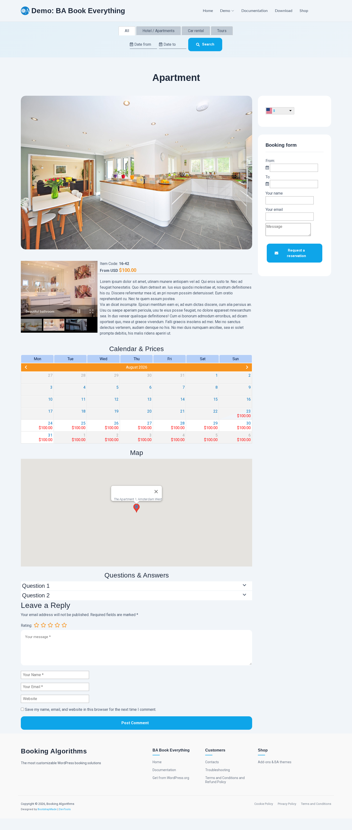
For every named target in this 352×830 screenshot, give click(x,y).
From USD (109, 270)
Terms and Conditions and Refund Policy (225, 780)
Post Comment (135, 723)
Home (208, 11)
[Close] (156, 491)
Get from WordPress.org (171, 778)
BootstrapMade (47, 809)
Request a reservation (296, 253)
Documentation (254, 11)
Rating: (26, 625)
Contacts (212, 762)
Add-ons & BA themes (274, 762)
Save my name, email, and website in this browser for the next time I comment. (90, 709)
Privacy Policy (287, 804)
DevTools (65, 809)
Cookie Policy (263, 804)
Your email (274, 209)
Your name (274, 193)
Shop (304, 11)
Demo (225, 11)
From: (270, 160)
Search (208, 44)
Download (283, 11)
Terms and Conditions (316, 804)
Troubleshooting (217, 770)
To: (268, 177)
